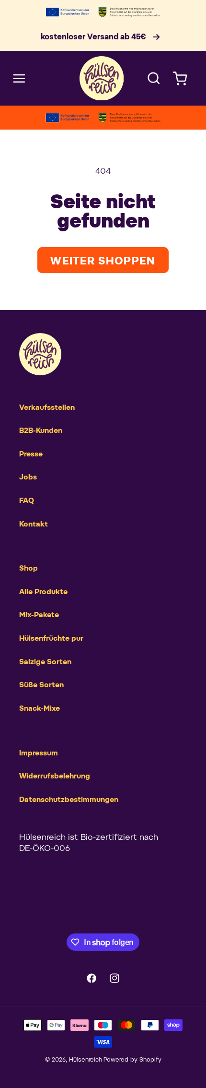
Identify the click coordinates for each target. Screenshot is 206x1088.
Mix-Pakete (39, 615)
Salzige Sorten (45, 662)
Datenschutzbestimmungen (68, 799)
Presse (31, 454)
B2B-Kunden (40, 430)
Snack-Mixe (39, 708)
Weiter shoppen (102, 261)
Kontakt (33, 524)
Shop (28, 568)
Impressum (38, 753)
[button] (19, 78)
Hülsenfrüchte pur (51, 638)
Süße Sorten (41, 685)
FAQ (26, 500)
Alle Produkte (43, 592)
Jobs (28, 477)
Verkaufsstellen (47, 407)
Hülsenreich (85, 1060)
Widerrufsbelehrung (54, 776)
